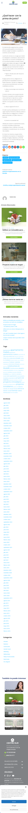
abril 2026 (6, 413)
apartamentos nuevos (10, 354)
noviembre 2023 (8, 486)
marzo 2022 (7, 537)
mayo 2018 (6, 626)
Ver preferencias (14, 809)
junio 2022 (6, 529)
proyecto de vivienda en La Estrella (15, 380)
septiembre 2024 (8, 461)
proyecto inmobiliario (12, 382)
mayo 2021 (6, 557)
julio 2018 (6, 621)
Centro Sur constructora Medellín (11, 358)
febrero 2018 (7, 631)
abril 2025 (6, 443)
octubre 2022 (7, 519)
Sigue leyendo (14, 237)
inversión (15, 372)
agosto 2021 (7, 550)
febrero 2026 (7, 418)
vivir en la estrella (14, 392)
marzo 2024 (7, 476)
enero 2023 (6, 512)
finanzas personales (14, 157)
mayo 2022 (6, 532)
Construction (7, 646)
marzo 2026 (7, 415)
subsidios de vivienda (8, 388)
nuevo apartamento (12, 376)
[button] (26, 787)
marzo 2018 (7, 628)
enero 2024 (6, 481)
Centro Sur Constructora (18, 356)
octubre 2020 (7, 575)
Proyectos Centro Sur (12, 384)
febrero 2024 (7, 479)
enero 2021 (6, 567)
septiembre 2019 (8, 598)
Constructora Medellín (17, 368)
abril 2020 (6, 590)
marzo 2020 (7, 593)
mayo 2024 (6, 471)
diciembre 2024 (7, 453)
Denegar (14, 805)
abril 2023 (6, 504)
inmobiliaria (9, 372)
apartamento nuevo (13, 351)
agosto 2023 (7, 494)
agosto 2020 (7, 580)
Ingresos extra (7, 160)
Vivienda (15, 388)
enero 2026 (6, 420)
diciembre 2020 (7, 570)
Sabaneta (20, 386)
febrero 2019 (7, 610)
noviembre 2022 (8, 517)
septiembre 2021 (8, 547)
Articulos (20, 23)
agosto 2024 (7, 463)
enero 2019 (6, 613)
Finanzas (5, 157)
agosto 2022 (7, 524)
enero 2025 (6, 451)
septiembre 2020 (8, 577)
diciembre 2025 (7, 423)
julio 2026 (6, 405)
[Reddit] (9, 147)
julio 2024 (6, 466)
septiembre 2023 (8, 491)
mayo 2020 (6, 588)
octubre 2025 (7, 428)
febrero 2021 (7, 565)
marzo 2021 (7, 562)
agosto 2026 (7, 403)
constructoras (15, 370)
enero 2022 (6, 542)
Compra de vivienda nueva (15, 360)
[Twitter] (6, 147)
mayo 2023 (6, 501)
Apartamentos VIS (21, 354)
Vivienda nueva (16, 390)
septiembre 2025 (8, 430)
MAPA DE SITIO (9, 767)
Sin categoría (7, 661)
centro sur (11, 356)
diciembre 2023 (7, 484)
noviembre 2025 (8, 425)
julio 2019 (6, 603)
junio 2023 (6, 499)
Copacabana (20, 370)
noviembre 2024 (8, 456)
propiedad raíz (12, 378)
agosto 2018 (7, 618)
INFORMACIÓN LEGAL (11, 764)
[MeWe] (18, 147)
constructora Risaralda (8, 370)
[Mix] (20, 147)
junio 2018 (6, 623)
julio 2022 (6, 527)
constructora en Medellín (11, 367)
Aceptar (14, 801)
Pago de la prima (16, 160)
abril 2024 (6, 474)
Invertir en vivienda (16, 374)
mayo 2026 (6, 410)
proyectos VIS (15, 386)
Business (6, 644)
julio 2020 (6, 583)
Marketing (6, 651)
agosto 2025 (7, 433)
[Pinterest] (15, 147)
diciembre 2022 (7, 514)
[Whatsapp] (23, 147)
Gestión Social (7, 649)
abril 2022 (6, 534)
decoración (5, 372)
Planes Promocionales (9, 656)
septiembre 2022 (8, 522)
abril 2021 (6, 560)
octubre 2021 (7, 545)
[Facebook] (4, 147)
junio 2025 (6, 438)
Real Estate (6, 659)
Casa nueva (6, 356)
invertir (10, 374)
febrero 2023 (7, 509)
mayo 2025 (6, 441)
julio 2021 (6, 552)
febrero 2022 (7, 539)
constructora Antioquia (13, 364)
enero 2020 (6, 595)
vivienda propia (6, 392)
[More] (4, 150)
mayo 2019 (6, 608)
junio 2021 (6, 555)
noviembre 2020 (8, 572)
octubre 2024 (7, 458)
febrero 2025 (7, 448)
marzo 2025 (7, 446)
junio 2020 (6, 585)
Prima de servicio (7, 162)
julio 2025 (6, 436)
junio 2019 (6, 605)
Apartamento (6, 350)
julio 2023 (6, 496)
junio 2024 (6, 468)
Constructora (5, 364)
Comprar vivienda (14, 362)
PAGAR (24, 2)
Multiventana (7, 654)
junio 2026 (6, 408)
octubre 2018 (7, 616)
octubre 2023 (7, 489)
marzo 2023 (7, 507)
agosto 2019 (7, 600)
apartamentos (12, 352)
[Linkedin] (12, 147)
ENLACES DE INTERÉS (10, 761)
